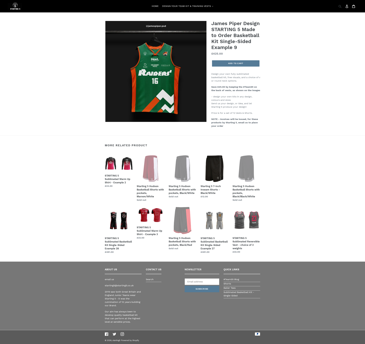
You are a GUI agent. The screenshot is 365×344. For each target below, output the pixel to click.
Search (150, 279)
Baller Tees (230, 288)
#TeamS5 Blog (231, 279)
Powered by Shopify (130, 340)
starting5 (116, 340)
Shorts (227, 283)
